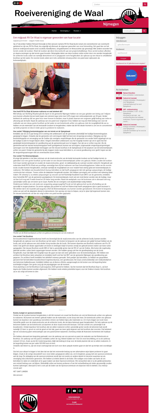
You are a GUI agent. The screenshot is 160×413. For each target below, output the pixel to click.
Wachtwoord (120, 49)
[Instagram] (80, 391)
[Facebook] (68, 391)
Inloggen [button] (123, 58)
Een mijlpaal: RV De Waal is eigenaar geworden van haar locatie (47, 37)
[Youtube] (74, 391)
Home (54, 31)
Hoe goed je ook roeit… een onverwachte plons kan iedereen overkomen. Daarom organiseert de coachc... (134, 118)
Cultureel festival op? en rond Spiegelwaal (132, 105)
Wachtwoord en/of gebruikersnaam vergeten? (130, 63)
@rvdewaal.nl (74, 404)
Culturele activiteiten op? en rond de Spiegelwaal (134, 131)
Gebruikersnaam (121, 41)
